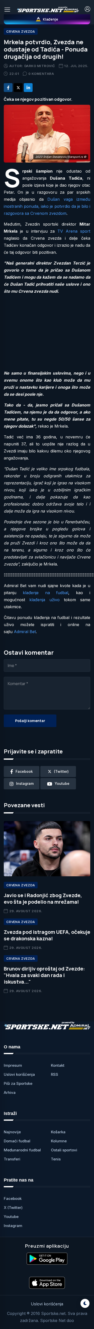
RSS (54, 1074)
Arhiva (10, 1092)
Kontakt (57, 1065)
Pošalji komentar (30, 720)
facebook (24, 771)
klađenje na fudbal (45, 592)
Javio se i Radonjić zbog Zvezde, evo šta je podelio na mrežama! (43, 898)
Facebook (13, 1198)
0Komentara (41, 74)
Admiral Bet (25, 631)
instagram (25, 783)
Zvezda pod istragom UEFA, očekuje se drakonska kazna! (47, 935)
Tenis (56, 1159)
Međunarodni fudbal (22, 1150)
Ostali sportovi (64, 1150)
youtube (62, 783)
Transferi (12, 1159)
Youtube (11, 1216)
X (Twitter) (13, 1207)
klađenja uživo (44, 599)
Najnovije (12, 1132)
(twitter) (61, 771)
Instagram (13, 1225)
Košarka (58, 1132)
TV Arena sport (73, 231)
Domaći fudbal (17, 1141)
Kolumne (59, 1141)
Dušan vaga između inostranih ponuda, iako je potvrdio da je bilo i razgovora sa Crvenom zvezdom (47, 206)
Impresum (13, 1065)
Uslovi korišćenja (19, 1074)
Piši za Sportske (18, 1083)
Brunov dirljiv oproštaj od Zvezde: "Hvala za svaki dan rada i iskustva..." (44, 975)
